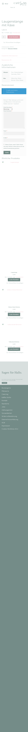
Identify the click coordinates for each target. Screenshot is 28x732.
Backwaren (10, 48)
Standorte (5, 404)
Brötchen (15, 48)
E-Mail (6, 137)
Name (5, 131)
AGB (3, 423)
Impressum (6, 426)
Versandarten (7, 413)
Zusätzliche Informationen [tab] (10, 55)
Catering (5, 394)
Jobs (3, 407)
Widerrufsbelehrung (9, 416)
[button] (11, 42)
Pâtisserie (5, 391)
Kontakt (4, 382)
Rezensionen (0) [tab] (6, 60)
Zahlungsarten (7, 410)
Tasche (12, 7)
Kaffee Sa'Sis (6, 397)
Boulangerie (6, 388)
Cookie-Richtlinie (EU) (10, 429)
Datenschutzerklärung (10, 419)
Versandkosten (16, 32)
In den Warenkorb (13, 37)
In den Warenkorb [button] (14, 279)
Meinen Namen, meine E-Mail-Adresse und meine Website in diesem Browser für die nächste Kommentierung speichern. (14, 146)
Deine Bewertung (8, 107)
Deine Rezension (8, 111)
